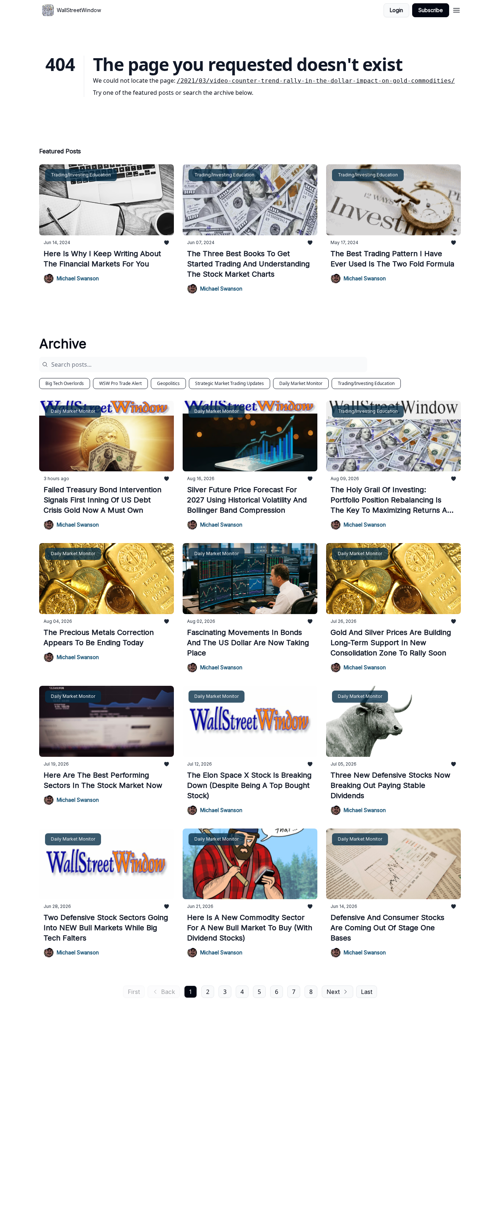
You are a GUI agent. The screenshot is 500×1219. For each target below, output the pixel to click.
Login (396, 10)
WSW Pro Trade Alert (120, 383)
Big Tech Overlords (64, 383)
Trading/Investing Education (366, 383)
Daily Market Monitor (300, 383)
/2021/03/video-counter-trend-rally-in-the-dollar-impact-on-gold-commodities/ (316, 80)
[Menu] (456, 9)
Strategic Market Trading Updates (229, 383)
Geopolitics (168, 383)
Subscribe (430, 10)
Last (366, 991)
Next (333, 991)
